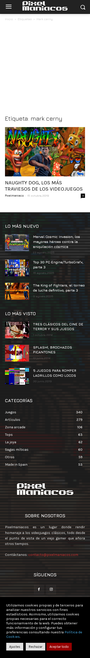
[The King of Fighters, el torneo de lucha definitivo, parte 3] (17, 291)
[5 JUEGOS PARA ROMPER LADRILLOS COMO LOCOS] (17, 376)
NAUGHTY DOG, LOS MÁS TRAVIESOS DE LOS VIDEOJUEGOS (44, 186)
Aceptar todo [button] (59, 647)
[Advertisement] (45, 69)
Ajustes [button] (14, 647)
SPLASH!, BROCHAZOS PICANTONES (52, 349)
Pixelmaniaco (14, 195)
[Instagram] (51, 589)
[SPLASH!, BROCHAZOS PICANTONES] (17, 353)
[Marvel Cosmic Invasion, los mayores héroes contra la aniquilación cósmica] (17, 242)
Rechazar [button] (35, 647)
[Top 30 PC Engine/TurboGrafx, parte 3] (17, 268)
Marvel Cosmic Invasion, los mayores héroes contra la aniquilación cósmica (56, 241)
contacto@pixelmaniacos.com (53, 555)
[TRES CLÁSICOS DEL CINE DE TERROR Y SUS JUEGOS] (17, 330)
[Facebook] (39, 589)
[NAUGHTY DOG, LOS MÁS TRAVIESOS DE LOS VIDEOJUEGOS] (45, 151)
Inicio (9, 19)
